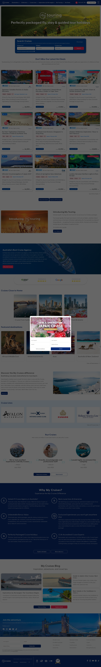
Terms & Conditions (40, 349)
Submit (60, 349)
